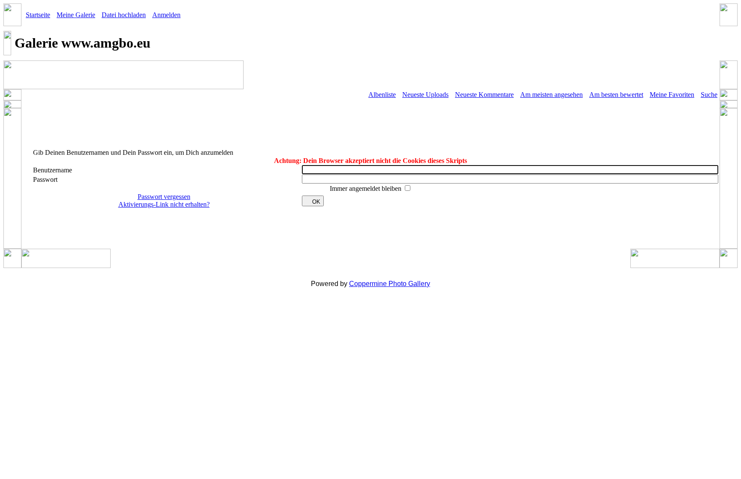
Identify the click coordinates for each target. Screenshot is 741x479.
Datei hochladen (124, 14)
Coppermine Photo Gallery (389, 283)
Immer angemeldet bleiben (366, 188)
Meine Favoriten (672, 94)
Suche (709, 94)
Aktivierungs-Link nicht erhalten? (164, 204)
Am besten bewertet (616, 94)
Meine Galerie (76, 14)
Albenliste (382, 94)
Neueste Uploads (425, 94)
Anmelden (166, 14)
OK (316, 202)
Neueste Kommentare (484, 94)
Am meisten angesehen (551, 94)
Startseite (38, 14)
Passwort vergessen (164, 196)
